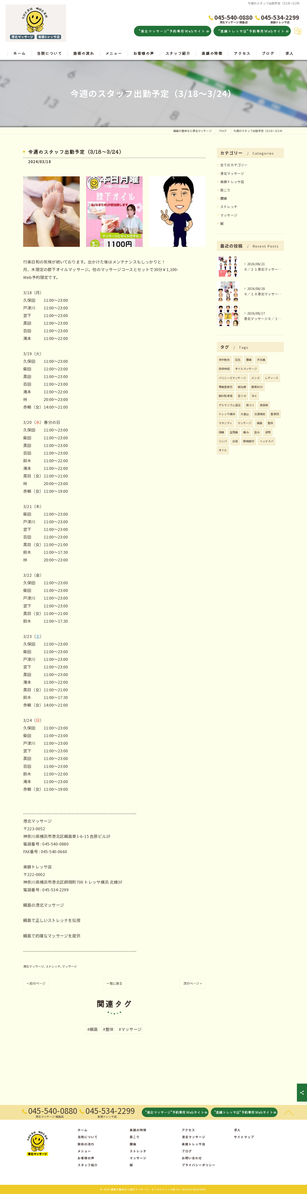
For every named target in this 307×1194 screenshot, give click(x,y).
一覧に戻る (114, 983)
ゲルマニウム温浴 (230, 405)
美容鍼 (264, 405)
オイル (223, 450)
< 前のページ (36, 983)
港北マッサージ (33, 966)
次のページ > (192, 983)
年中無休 (224, 360)
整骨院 (275, 414)
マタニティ (225, 423)
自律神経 (224, 369)
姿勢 (268, 432)
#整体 (108, 1029)
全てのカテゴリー (234, 164)
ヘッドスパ (267, 441)
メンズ (255, 378)
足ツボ (242, 396)
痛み (246, 432)
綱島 (259, 423)
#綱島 (92, 1029)
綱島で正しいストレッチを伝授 (51, 920)
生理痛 (234, 432)
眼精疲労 (248, 441)
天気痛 (261, 360)
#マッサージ (130, 1029)
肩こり (225, 190)
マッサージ (69, 966)
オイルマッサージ (246, 369)
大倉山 (244, 414)
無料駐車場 (225, 396)
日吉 (237, 360)
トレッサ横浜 (227, 414)
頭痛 (221, 432)
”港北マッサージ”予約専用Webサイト (172, 30)
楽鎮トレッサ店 (232, 181)
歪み (257, 432)
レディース (271, 378)
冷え (254, 396)
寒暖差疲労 (225, 387)
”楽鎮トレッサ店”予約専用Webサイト (251, 30)
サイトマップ (244, 1137)
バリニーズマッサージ (232, 378)
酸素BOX (257, 387)
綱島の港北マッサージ (43, 905)
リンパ (223, 441)
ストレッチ (53, 966)
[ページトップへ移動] (288, 1112)
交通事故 (259, 414)
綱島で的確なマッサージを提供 (51, 935)
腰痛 (223, 198)
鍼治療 (242, 387)
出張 (235, 441)
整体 (270, 423)
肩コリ (250, 405)
